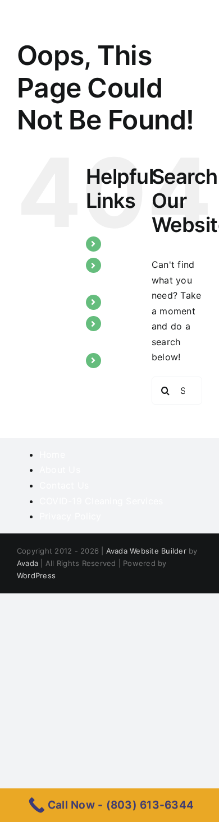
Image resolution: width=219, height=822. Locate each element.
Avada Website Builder (146, 550)
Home (120, 243)
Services (125, 302)
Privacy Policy (70, 516)
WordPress (36, 575)
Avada (27, 563)
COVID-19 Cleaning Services (101, 501)
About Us (59, 469)
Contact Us (64, 485)
